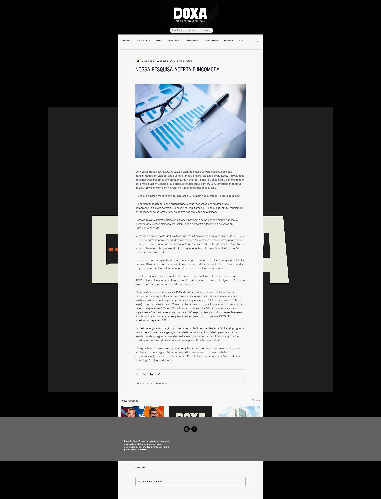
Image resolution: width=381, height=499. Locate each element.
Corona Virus (173, 40)
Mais (241, 40)
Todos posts (126, 40)
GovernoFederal (211, 40)
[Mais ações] (244, 61)
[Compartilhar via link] (158, 374)
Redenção (228, 40)
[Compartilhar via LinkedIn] (151, 374)
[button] (256, 40)
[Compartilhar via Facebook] (136, 374)
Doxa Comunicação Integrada (197, 467)
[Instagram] (187, 429)
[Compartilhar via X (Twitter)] (144, 374)
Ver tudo (256, 400)
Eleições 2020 (143, 40)
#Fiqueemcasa (191, 40)
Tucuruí (159, 40)
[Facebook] (194, 429)
